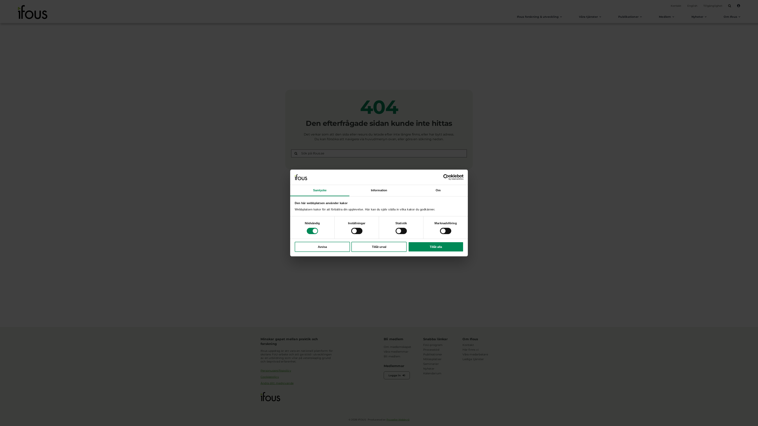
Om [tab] (438, 190)
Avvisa (322, 246)
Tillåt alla (436, 246)
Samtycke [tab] (320, 190)
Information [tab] (379, 190)
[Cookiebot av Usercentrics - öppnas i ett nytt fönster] (446, 177)
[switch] (356, 231)
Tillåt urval (379, 246)
